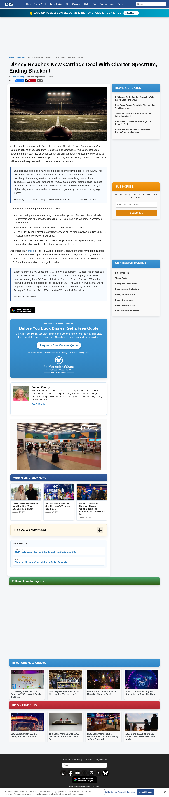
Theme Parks (121, 278)
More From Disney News (29, 477)
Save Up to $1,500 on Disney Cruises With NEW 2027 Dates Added (140, 737)
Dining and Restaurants (126, 283)
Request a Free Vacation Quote (59, 345)
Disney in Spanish (100, 760)
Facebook (19, 81)
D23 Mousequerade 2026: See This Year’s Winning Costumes (58, 506)
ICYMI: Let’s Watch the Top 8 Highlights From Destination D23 (45, 550)
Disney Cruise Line (124, 300)
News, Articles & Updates (29, 662)
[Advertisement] (136, 239)
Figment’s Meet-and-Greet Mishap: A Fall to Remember (42, 561)
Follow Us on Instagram (28, 581)
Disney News (21, 58)
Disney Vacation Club (125, 305)
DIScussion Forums (69, 760)
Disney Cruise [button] (56, 4)
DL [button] (67, 4)
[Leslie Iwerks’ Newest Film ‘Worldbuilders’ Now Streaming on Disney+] (26, 492)
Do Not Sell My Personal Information (120, 792)
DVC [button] (86, 4)
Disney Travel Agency (85, 760)
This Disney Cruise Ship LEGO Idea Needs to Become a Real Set (64, 737)
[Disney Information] (9, 4)
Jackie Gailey (18, 76)
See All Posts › (39, 404)
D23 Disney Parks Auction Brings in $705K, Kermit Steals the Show (26, 694)
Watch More (89, 428)
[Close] (165, 792)
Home (11, 58)
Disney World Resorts (125, 294)
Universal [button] (76, 4)
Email (40, 81)
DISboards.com (122, 273)
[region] (84, 792)
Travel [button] (120, 4)
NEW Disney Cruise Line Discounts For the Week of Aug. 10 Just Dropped (103, 737)
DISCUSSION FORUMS (130, 263)
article (31, 251)
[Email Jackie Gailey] (34, 409)
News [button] (28, 4)
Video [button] (95, 4)
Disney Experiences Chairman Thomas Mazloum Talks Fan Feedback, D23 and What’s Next (91, 508)
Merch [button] (112, 4)
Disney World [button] (40, 4)
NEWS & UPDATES (128, 87)
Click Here (129, 13)
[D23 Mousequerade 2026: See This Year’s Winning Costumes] (59, 492)
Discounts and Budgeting (127, 289)
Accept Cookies (145, 792)
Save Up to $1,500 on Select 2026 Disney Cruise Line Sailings (78, 12)
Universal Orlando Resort (127, 311)
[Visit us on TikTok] (63, 773)
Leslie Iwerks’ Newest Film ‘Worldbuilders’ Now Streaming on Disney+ (25, 506)
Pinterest (32, 81)
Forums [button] (103, 4)
